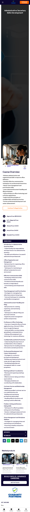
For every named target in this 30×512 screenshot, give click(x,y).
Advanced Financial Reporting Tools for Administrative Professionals (8, 469)
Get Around (5, 502)
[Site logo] (13, 2)
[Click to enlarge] (5, 166)
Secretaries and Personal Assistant (7, 471)
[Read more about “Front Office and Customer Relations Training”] (26, 455)
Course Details (7, 241)
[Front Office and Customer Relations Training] (21, 459)
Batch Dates (7, 432)
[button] (15, 241)
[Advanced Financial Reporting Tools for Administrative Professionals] (8, 459)
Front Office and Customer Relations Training (21, 469)
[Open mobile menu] (2, 2)
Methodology (7, 435)
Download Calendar (24, 2)
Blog (2, 505)
